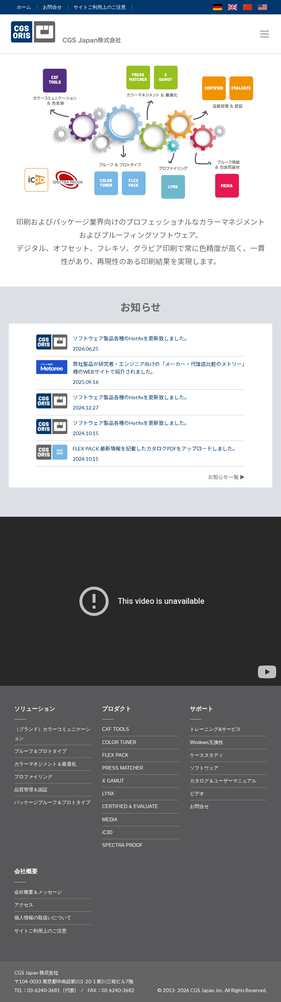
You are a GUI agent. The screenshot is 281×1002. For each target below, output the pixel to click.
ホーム (24, 7)
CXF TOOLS (115, 729)
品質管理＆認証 (31, 789)
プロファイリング (33, 776)
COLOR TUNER (119, 742)
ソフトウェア (204, 768)
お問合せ (52, 7)
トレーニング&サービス (215, 729)
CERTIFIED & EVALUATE (130, 806)
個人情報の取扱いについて (42, 917)
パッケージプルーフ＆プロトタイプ (52, 802)
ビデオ (197, 793)
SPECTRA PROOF (122, 845)
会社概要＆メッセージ (38, 892)
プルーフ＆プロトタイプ (40, 751)
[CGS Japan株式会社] (68, 32)
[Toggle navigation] (264, 34)
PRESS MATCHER (122, 768)
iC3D (107, 832)
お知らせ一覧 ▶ (226, 477)
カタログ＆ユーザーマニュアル (223, 781)
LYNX (108, 793)
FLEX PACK (115, 755)
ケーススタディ (206, 755)
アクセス (23, 905)
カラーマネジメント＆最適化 (45, 764)
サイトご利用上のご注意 (100, 7)
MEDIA (109, 819)
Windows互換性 (206, 742)
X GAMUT (113, 781)
